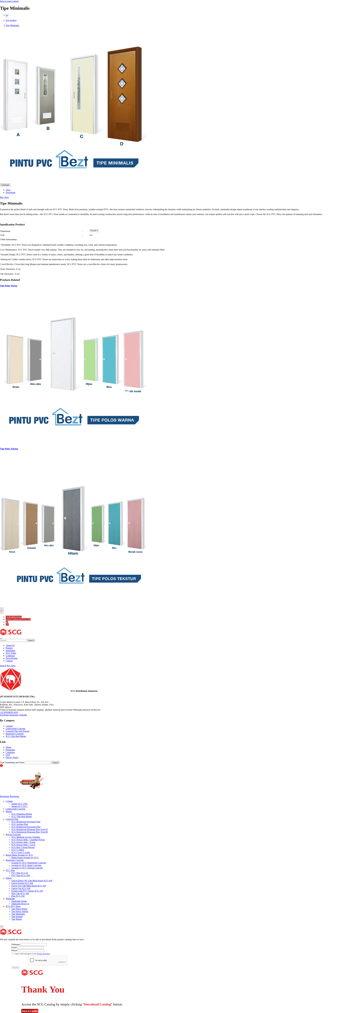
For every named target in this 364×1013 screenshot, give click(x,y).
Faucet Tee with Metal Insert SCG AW (28, 886)
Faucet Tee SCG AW (20, 888)
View (8, 190)
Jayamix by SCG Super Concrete (26, 865)
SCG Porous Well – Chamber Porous (28, 839)
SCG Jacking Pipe (19, 824)
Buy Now (4, 197)
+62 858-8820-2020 (9, 712)
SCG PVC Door (13, 906)
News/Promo (11, 658)
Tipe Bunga (16, 919)
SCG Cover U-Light (20, 852)
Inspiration (10, 650)
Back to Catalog (30, 1011)
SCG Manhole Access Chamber (25, 837)
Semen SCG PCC (19, 806)
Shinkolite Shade (19, 901)
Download (10, 192)
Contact (9, 661)
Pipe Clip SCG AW (20, 893)
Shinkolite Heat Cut (20, 904)
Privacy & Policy (43, 954)
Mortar (9, 811)
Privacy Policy (12, 757)
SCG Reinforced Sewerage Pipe (25, 821)
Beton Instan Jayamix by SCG (19, 855)
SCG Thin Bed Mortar (16, 736)
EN (7, 624)
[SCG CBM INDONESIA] (10, 635)
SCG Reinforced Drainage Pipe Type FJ (29, 829)
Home (8, 747)
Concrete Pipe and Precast (17, 731)
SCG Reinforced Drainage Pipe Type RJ (29, 832)
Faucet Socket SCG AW (22, 883)
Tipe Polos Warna (8, 286)
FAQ (8, 755)
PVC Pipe (10, 870)
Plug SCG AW (18, 896)
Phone (14, 950)
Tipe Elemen (17, 916)
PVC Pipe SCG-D (19, 873)
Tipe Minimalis (18, 914)
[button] (1, 638)
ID (7, 622)
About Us (10, 645)
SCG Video (11, 653)
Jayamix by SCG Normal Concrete (27, 868)
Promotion (10, 750)
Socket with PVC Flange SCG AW (27, 891)
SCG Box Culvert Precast (23, 847)
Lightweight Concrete (15, 728)
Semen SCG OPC (19, 804)
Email (14, 947)
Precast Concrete (13, 834)
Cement (9, 726)
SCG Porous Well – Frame (23, 842)
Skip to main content (9, 1)
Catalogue (5, 185)
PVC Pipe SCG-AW (20, 875)
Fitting (9, 878)
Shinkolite (10, 898)
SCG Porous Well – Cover (23, 845)
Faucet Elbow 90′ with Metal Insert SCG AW (31, 880)
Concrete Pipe (12, 819)
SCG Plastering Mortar (21, 814)
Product (9, 648)
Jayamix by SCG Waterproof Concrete (28, 862)
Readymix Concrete (15, 733)
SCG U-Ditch (17, 850)
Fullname (15, 944)
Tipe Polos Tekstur (9, 449)
